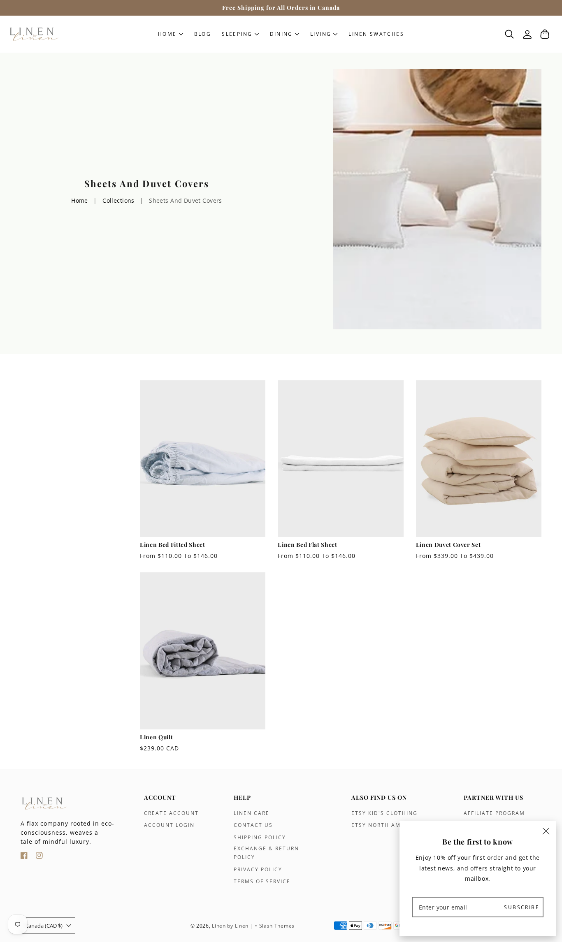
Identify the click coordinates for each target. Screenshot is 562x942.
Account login (169, 825)
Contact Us (253, 825)
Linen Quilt (156, 737)
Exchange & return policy (266, 853)
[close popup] (546, 832)
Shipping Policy (260, 837)
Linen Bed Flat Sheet (307, 545)
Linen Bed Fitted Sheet (172, 545)
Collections (118, 200)
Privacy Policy (258, 869)
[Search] (510, 34)
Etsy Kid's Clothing (384, 813)
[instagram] (39, 857)
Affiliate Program (494, 813)
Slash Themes (277, 926)
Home (79, 200)
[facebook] (24, 857)
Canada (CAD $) (44, 925)
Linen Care (251, 813)
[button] (240, 34)
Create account (171, 813)
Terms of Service (262, 881)
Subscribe (521, 906)
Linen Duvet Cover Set (448, 545)
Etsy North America (384, 825)
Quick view (202, 528)
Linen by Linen (230, 926)
